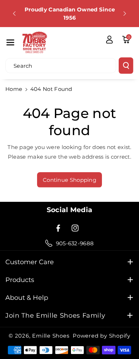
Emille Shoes (50, 335)
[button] (10, 42)
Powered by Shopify (101, 335)
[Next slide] (125, 13)
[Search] (126, 65)
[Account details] (109, 39)
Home (13, 89)
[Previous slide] (14, 13)
